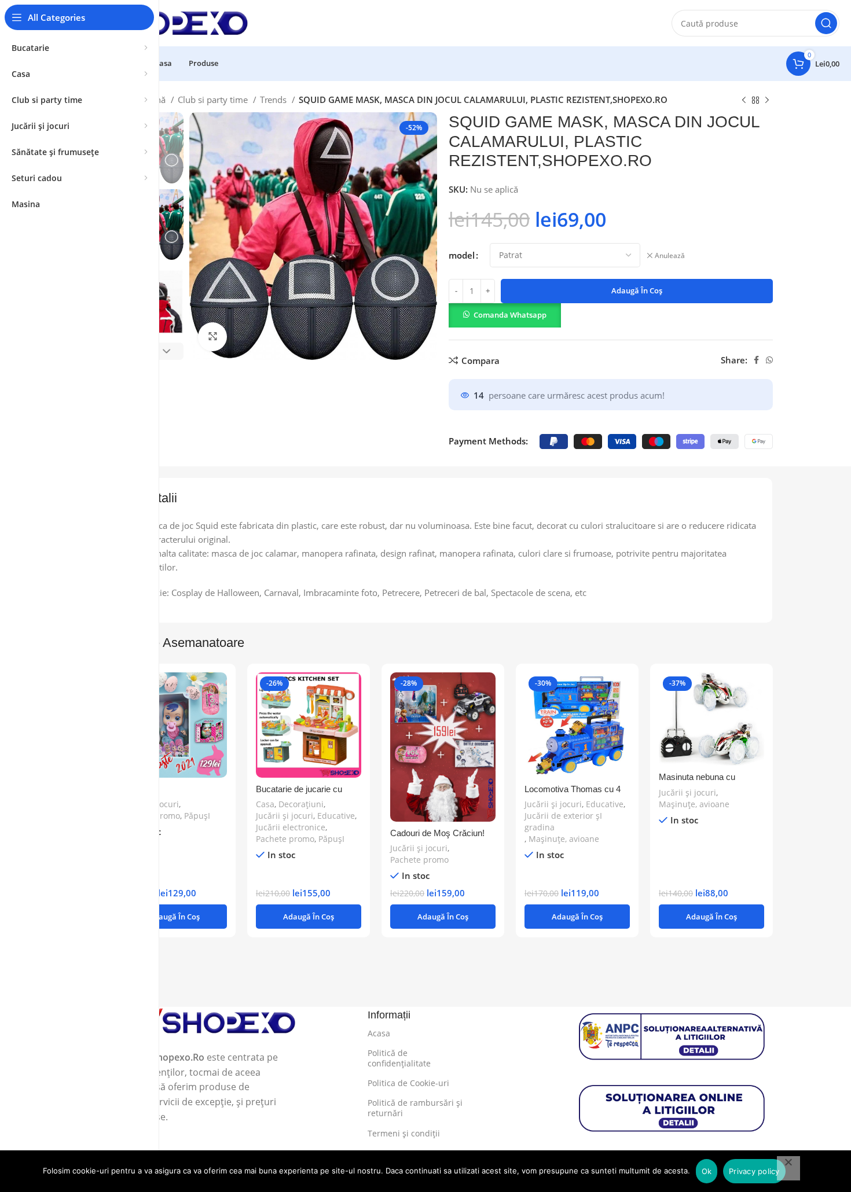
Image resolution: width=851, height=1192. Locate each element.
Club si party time (214, 99)
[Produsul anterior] (744, 100)
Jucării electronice (290, 827)
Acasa (379, 1033)
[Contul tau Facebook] (756, 359)
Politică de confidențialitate (399, 1058)
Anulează (670, 255)
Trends (274, 99)
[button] (505, 314)
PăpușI (197, 815)
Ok (707, 1171)
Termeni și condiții (404, 1133)
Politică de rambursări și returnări (415, 1108)
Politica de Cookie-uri (408, 1082)
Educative (336, 815)
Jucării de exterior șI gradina (563, 821)
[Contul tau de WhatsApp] (769, 359)
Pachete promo (285, 838)
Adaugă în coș (636, 290)
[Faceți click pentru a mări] (212, 336)
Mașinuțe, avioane (564, 838)
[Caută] (826, 23)
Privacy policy (754, 1171)
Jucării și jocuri (284, 815)
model (462, 255)
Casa (265, 804)
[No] (788, 1168)
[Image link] (204, 1021)
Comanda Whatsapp (510, 315)
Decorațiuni (301, 804)
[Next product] (767, 100)
